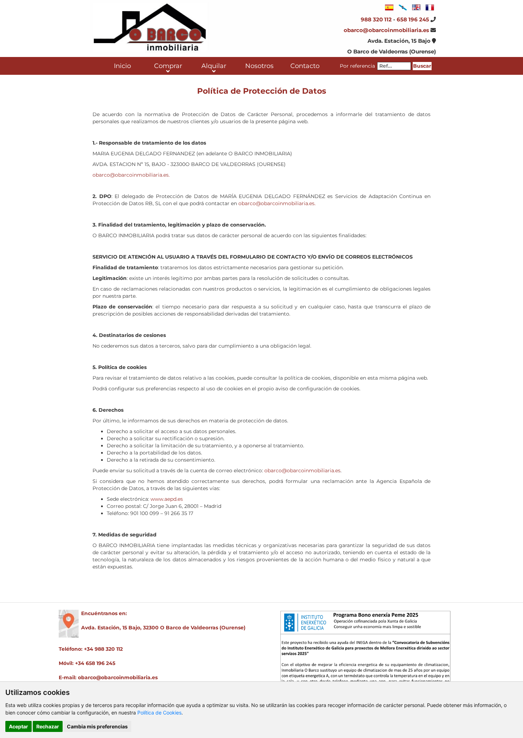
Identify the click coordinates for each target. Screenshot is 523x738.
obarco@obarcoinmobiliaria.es (386, 30)
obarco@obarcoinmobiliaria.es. (131, 175)
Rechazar (47, 726)
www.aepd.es (166, 499)
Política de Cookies (159, 713)
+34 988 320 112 (103, 649)
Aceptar (18, 726)
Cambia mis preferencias (97, 726)
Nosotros (259, 66)
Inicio (122, 66)
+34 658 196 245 (95, 663)
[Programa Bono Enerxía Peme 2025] (365, 659)
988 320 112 (376, 19)
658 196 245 (413, 19)
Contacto (304, 66)
